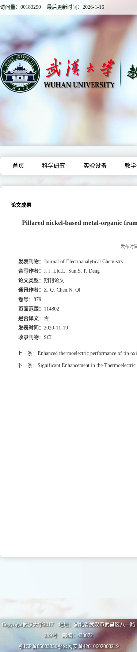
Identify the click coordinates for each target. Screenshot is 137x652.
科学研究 (53, 166)
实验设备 (95, 166)
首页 (18, 166)
